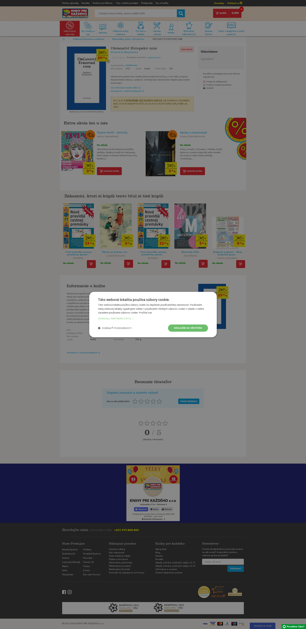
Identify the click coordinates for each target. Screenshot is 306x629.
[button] (153, 318)
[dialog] (153, 314)
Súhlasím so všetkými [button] (188, 327)
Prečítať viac (145, 312)
